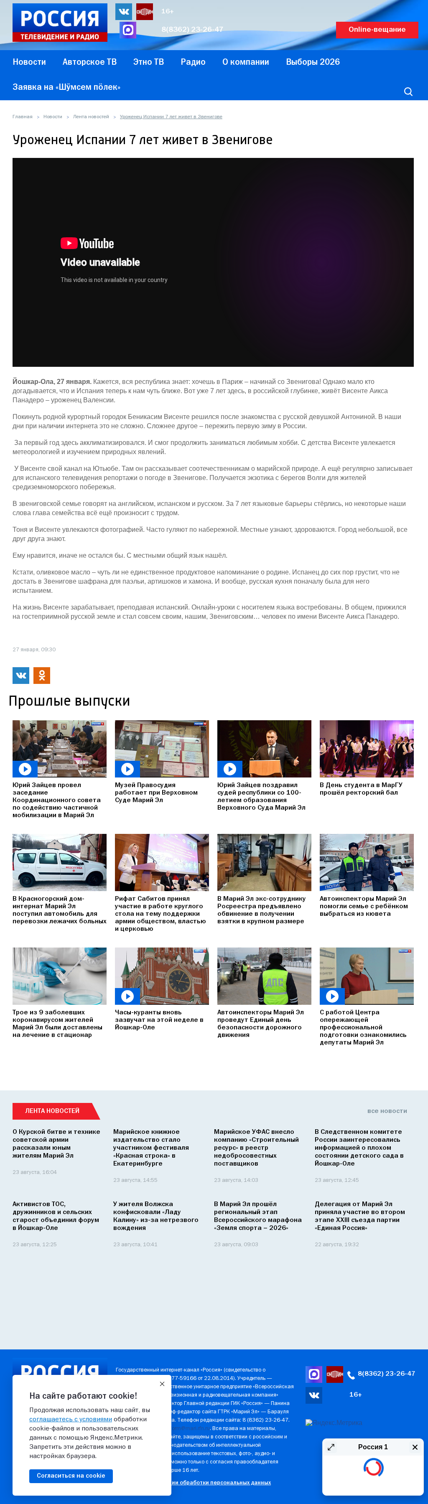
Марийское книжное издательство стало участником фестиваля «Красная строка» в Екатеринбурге (151, 1148)
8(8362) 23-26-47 (192, 30)
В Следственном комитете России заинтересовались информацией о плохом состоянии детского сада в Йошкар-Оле (359, 1148)
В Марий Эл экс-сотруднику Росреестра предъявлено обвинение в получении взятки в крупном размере (261, 910)
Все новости (387, 1111)
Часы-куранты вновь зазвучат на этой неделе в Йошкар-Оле (159, 1020)
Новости (52, 117)
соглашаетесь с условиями (70, 1420)
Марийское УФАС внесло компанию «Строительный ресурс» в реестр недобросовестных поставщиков (256, 1148)
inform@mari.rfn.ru (188, 1428)
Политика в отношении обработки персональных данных (193, 1483)
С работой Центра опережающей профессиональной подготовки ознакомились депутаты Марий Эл (363, 1028)
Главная (23, 117)
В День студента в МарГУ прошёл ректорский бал (361, 789)
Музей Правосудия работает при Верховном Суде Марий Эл (156, 792)
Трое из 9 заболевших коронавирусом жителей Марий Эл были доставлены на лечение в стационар (57, 1024)
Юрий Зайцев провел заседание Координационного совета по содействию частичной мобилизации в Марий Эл (57, 800)
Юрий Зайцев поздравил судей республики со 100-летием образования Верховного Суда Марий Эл (261, 796)
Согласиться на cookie (71, 1476)
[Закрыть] (162, 1384)
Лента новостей (91, 117)
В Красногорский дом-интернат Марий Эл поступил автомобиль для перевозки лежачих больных (60, 910)
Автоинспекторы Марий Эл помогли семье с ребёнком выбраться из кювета (364, 906)
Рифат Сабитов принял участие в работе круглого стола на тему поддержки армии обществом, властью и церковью (160, 914)
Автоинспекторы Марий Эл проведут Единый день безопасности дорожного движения (260, 1024)
